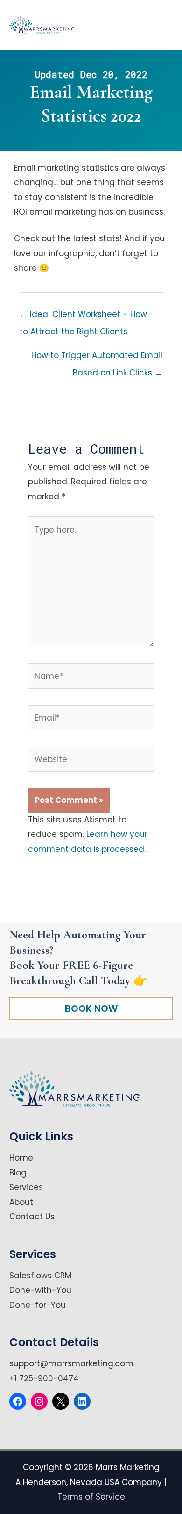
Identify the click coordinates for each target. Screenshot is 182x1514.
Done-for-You (37, 1305)
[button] (91, 1008)
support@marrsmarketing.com (71, 1363)
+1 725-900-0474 (44, 1378)
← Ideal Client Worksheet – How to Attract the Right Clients (83, 316)
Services (26, 1187)
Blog (18, 1172)
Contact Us (32, 1216)
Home (21, 1157)
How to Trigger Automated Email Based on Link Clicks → (96, 358)
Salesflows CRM (40, 1275)
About (21, 1202)
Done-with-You (40, 1290)
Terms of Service (91, 1496)
